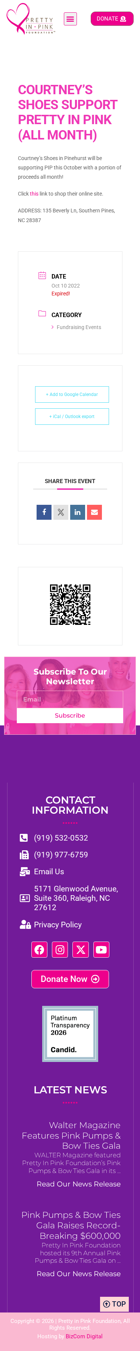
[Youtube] (101, 950)
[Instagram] (60, 950)
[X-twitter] (80, 950)
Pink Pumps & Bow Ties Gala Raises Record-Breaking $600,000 (71, 1225)
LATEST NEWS (70, 1095)
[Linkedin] (77, 512)
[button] (70, 18)
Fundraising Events (79, 327)
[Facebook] (39, 950)
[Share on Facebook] (44, 512)
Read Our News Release (79, 1183)
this (34, 194)
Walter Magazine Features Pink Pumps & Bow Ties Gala (71, 1135)
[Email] (94, 512)
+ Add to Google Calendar (72, 394)
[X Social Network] (60, 512)
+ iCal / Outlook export (71, 416)
